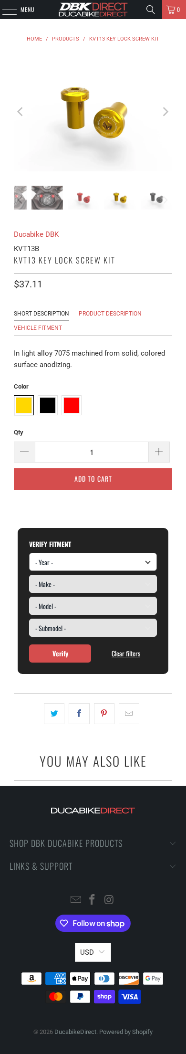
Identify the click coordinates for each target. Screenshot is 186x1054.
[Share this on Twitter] (54, 713)
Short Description (41, 313)
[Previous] (21, 112)
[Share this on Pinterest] (104, 713)
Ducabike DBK (36, 234)
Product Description (110, 313)
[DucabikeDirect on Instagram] (109, 900)
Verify (60, 653)
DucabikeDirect (75, 1031)
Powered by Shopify (126, 1031)
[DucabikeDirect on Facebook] (92, 900)
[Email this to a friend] (129, 713)
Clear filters (126, 653)
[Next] (165, 112)
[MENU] (4, 9)
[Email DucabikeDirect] (76, 900)
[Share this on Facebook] (79, 713)
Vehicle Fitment (38, 328)
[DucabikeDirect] (93, 9)
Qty (18, 432)
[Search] (151, 9)
